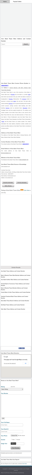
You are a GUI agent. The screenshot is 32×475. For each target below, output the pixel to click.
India (29, 94)
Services (11, 103)
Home (5, 1)
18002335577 (4, 85)
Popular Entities (17, 1)
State (3, 121)
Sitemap (22, 472)
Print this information (22, 182)
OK (25, 363)
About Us (3, 472)
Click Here (27, 190)
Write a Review (8, 186)
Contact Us (16, 472)
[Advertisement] (16, 20)
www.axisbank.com (5, 166)
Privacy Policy (9, 472)
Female (18, 439)
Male (13, 439)
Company (24, 99)
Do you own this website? (10, 363)
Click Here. (24, 463)
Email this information (8, 182)
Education (25, 108)
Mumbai (13, 94)
